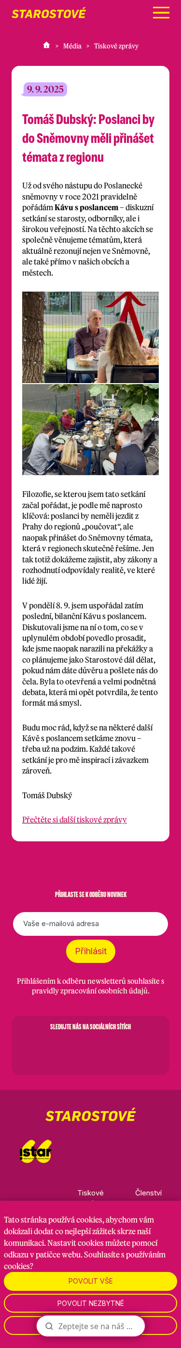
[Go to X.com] (91, 1049)
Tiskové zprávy (116, 46)
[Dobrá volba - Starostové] (49, 12)
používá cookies (75, 1219)
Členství (148, 1192)
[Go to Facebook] (40, 1049)
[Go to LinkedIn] (141, 1049)
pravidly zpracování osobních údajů (90, 990)
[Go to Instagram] (65, 1049)
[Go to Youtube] (116, 1049)
